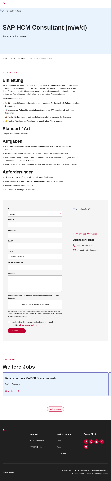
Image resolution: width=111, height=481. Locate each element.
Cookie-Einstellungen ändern (97, 474)
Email (10, 241)
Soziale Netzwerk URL (16, 262)
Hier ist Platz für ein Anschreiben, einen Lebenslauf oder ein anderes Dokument (33, 300)
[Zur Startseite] (28, 4)
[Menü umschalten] (107, 4)
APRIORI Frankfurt (37, 441)
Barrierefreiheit (78, 474)
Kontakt (107, 10)
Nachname (12, 230)
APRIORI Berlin (36, 447)
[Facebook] (86, 441)
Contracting (61, 453)
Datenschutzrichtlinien (28, 325)
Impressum (85, 471)
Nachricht (12, 273)
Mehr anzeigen (55, 409)
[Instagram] (91, 441)
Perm (59, 441)
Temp (59, 447)
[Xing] (102, 441)
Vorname (11, 219)
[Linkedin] (96, 441)
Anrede (11, 209)
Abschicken (15, 331)
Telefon (10, 252)
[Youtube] (86, 447)
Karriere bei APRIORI (70, 471)
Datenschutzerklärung (99, 471)
